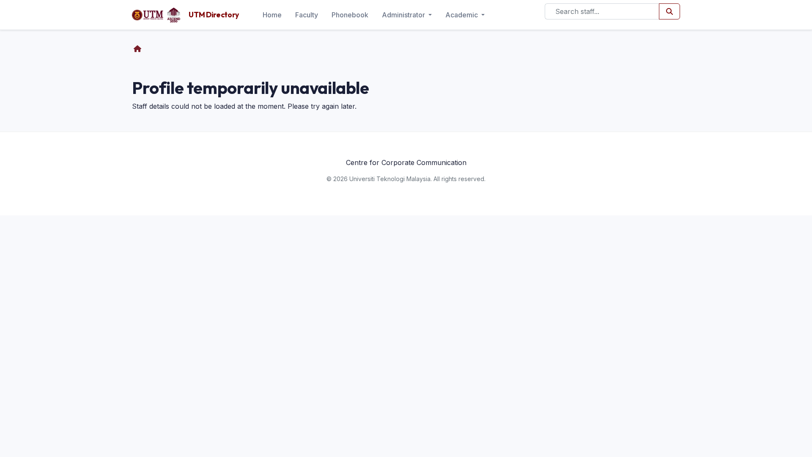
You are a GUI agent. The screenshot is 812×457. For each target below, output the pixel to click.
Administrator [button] (404, 15)
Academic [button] (462, 15)
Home (272, 15)
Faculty (306, 15)
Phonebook (350, 15)
